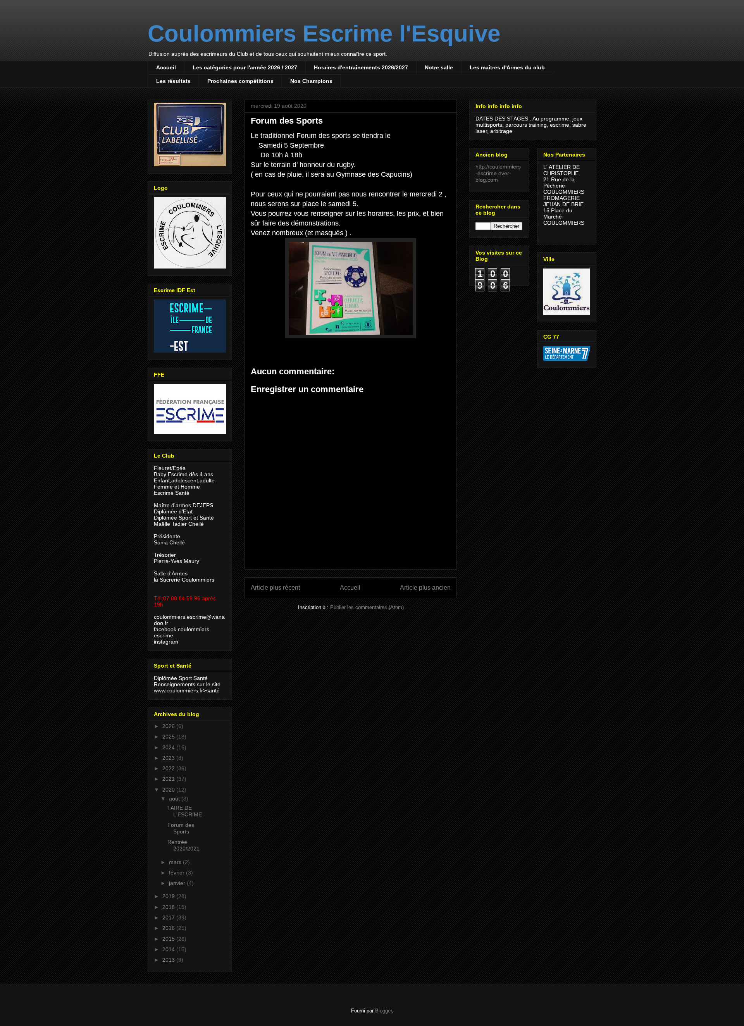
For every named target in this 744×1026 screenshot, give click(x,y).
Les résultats (173, 81)
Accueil (166, 67)
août (175, 798)
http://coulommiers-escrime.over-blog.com (498, 173)
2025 (169, 736)
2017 (169, 917)
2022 (169, 768)
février (177, 872)
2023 (169, 758)
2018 (169, 907)
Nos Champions (311, 81)
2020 (169, 790)
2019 (169, 896)
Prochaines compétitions (240, 81)
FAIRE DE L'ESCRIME (184, 811)
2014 (169, 949)
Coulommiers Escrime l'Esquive (324, 33)
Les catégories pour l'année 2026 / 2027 (245, 67)
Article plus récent (275, 587)
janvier (178, 883)
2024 (169, 747)
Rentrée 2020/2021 (183, 845)
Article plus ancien (425, 587)
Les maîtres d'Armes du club (507, 67)
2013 (169, 960)
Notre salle (439, 67)
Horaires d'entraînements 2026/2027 (361, 67)
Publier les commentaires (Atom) (367, 607)
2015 (169, 939)
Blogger (383, 1011)
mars (176, 862)
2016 (169, 928)
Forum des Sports (180, 828)
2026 (169, 726)
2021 (169, 779)
